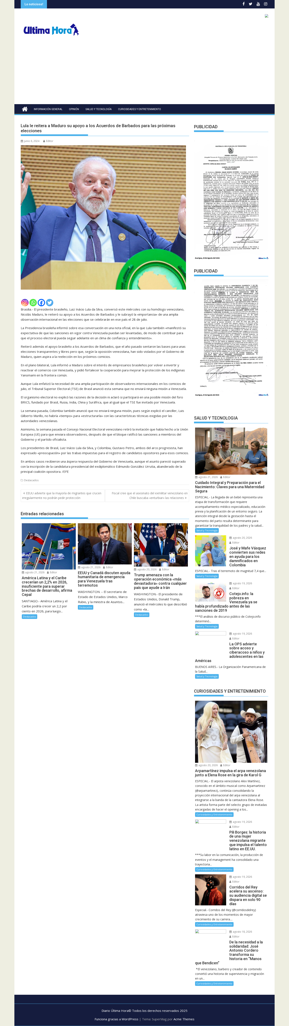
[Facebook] (41, 302)
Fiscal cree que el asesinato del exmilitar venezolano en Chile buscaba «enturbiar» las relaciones (150, 495)
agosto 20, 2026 (147, 569)
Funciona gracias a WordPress (116, 1019)
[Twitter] (49, 302)
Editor (49, 141)
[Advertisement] (144, 72)
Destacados (31, 480)
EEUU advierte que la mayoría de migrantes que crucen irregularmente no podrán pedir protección (61, 495)
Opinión (74, 109)
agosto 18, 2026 (242, 931)
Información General (48, 109)
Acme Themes (183, 1019)
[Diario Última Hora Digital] (24, 108)
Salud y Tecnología (98, 109)
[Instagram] (25, 302)
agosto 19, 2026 (242, 583)
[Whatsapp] (33, 302)
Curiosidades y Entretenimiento (139, 109)
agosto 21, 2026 (34, 572)
